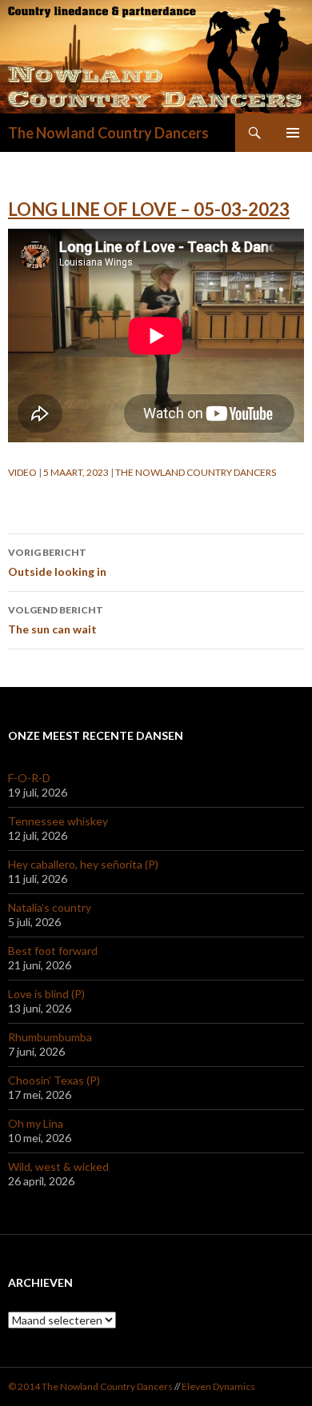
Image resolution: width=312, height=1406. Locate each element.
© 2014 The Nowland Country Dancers (91, 1386)
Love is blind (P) (46, 994)
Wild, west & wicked (58, 1166)
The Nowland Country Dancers (108, 133)
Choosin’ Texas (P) (54, 1080)
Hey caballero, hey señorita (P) (83, 864)
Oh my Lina (35, 1123)
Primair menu (293, 133)
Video (22, 472)
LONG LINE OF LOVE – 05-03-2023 (149, 209)
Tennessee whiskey (58, 821)
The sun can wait (55, 620)
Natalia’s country (49, 907)
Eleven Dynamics (218, 1386)
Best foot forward (53, 950)
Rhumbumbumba (50, 1037)
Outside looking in (57, 562)
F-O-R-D (29, 778)
